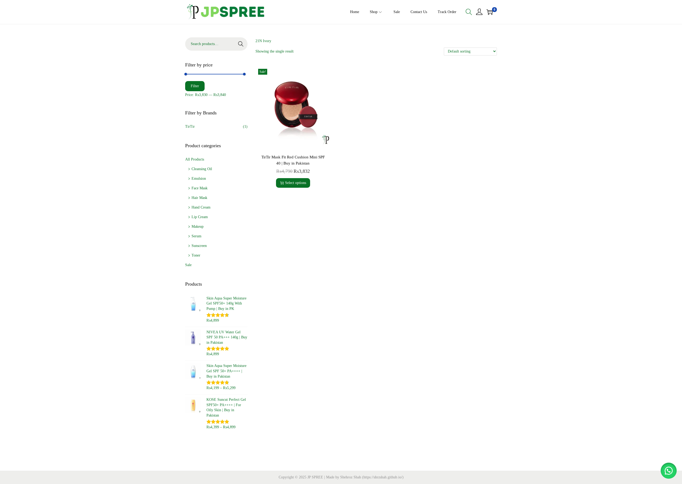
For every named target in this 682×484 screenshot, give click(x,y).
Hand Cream (201, 207)
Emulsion (199, 179)
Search (241, 44)
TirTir (190, 127)
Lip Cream (200, 217)
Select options (295, 183)
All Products (194, 159)
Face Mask (200, 188)
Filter (195, 86)
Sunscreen (199, 246)
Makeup (198, 227)
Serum (196, 236)
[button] (669, 471)
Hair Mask (199, 198)
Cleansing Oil (202, 169)
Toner (196, 255)
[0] (489, 12)
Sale (188, 265)
